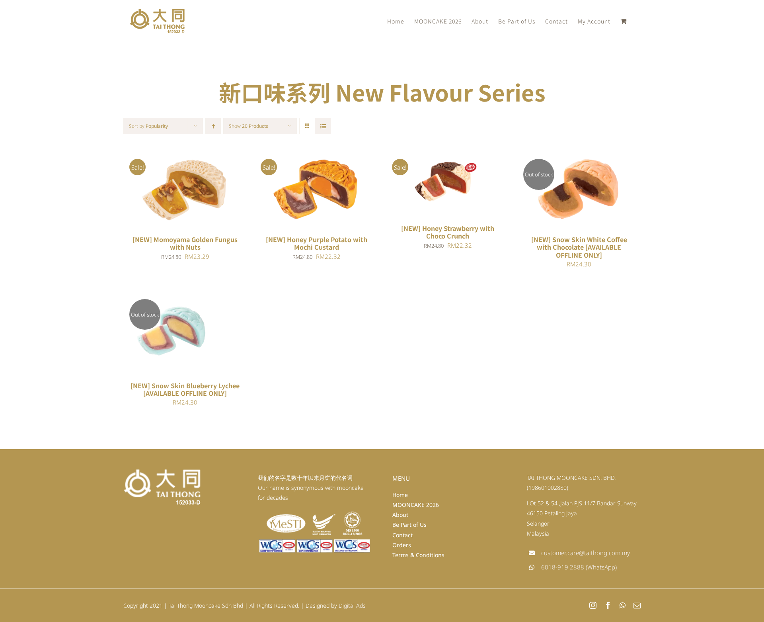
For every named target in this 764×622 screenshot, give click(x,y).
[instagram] (592, 605)
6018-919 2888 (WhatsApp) (579, 567)
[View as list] (323, 126)
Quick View (209, 190)
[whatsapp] (623, 605)
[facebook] (608, 605)
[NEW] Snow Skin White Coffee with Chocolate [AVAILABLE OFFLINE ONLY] (579, 247)
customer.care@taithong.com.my (585, 553)
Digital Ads (352, 605)
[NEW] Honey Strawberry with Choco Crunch (447, 232)
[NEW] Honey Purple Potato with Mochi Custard (316, 243)
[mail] (637, 605)
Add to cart (162, 190)
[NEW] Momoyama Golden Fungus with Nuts (185, 243)
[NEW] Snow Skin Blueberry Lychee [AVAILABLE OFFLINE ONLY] (185, 389)
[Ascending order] (213, 126)
